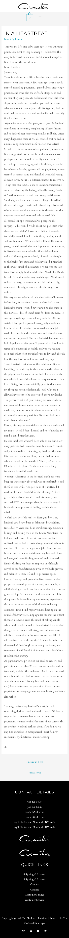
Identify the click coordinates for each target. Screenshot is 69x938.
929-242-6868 (34, 801)
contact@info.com (34, 812)
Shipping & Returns (34, 874)
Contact (34, 884)
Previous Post (34, 762)
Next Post (35, 772)
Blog (6, 39)
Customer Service (34, 894)
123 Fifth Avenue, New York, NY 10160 (34, 822)
